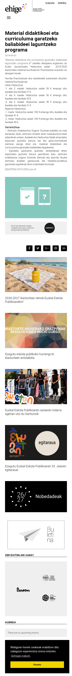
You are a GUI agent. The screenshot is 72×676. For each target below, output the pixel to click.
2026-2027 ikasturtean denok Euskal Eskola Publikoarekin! (34, 300)
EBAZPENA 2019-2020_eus (19, 169)
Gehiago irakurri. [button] (21, 655)
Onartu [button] (37, 664)
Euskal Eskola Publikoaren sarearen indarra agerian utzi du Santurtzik (33, 412)
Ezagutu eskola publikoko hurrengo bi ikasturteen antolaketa (29, 356)
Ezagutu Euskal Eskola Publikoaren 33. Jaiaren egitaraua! (35, 468)
